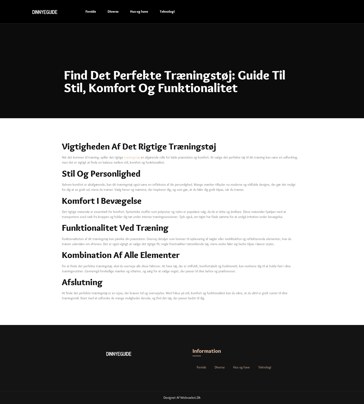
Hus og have (139, 11)
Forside (91, 11)
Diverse (113, 11)
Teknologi (167, 11)
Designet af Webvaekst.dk (182, 398)
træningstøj (132, 157)
